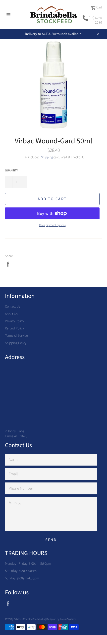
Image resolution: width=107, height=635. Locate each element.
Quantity (11, 171)
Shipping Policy (15, 343)
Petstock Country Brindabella (29, 619)
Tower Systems (68, 619)
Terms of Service (16, 335)
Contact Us (12, 306)
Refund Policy (14, 328)
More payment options (52, 225)
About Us (11, 314)
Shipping (47, 157)
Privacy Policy (14, 321)
